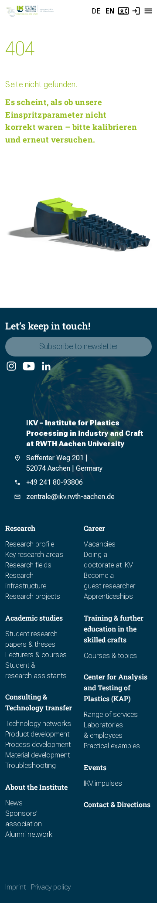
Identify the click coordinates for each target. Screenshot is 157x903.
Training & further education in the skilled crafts (113, 628)
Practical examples (112, 746)
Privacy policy (51, 887)
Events (95, 767)
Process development (38, 744)
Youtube (28, 366)
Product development (37, 734)
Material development (37, 755)
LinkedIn (45, 366)
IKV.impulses (103, 783)
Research (20, 528)
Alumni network (28, 834)
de (96, 11)
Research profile (29, 544)
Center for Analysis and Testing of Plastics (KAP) (115, 687)
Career (94, 528)
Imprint (15, 887)
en (110, 11)
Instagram (11, 366)
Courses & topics (110, 656)
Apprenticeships (108, 596)
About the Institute (36, 786)
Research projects (32, 596)
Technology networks (38, 724)
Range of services (111, 714)
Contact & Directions (117, 804)
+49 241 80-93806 (54, 482)
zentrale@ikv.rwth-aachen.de (70, 496)
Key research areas (34, 554)
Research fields (28, 565)
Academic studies (34, 617)
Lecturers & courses (36, 655)
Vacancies (100, 544)
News (14, 803)
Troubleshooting (30, 765)
